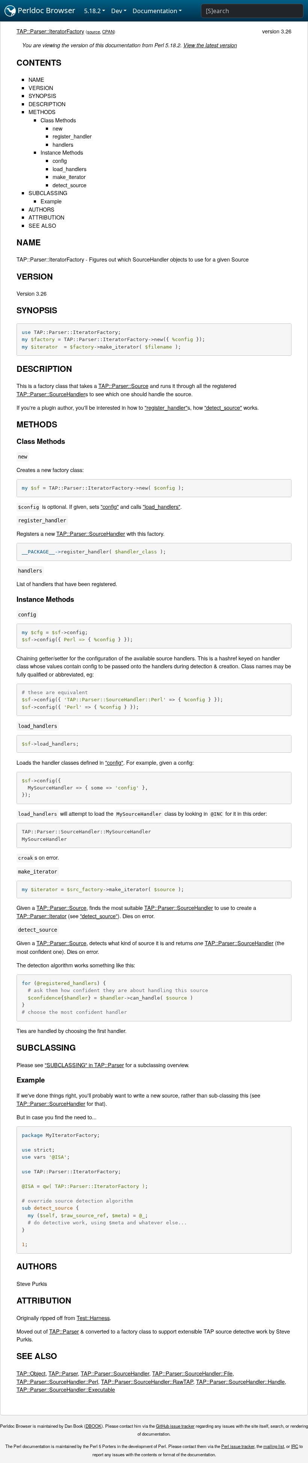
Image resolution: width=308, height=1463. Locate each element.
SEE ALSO (42, 225)
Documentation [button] (155, 11)
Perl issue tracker (237, 1446)
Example (51, 201)
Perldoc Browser (45, 10)
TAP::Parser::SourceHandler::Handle (240, 1381)
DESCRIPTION (47, 104)
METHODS (42, 112)
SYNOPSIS (42, 95)
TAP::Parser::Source (123, 385)
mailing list (273, 1446)
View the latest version (210, 45)
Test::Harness (93, 1318)
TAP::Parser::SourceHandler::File (192, 1373)
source (93, 32)
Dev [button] (116, 11)
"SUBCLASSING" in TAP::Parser (84, 1065)
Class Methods (58, 120)
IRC (294, 1446)
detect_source (69, 185)
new (57, 128)
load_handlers (69, 169)
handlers (63, 144)
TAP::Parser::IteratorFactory (50, 31)
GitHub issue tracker (175, 1426)
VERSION (41, 88)
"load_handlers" (161, 506)
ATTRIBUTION (46, 217)
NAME (36, 79)
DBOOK (93, 1426)
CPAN (108, 32)
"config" (110, 506)
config (60, 160)
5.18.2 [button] (92, 11)
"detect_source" (223, 407)
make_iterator (69, 176)
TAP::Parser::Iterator (41, 916)
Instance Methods (62, 152)
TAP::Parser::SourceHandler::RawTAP (147, 1381)
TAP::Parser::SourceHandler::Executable (66, 1389)
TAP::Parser (64, 1331)
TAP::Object (31, 1373)
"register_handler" (166, 407)
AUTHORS (41, 209)
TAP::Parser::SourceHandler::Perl (57, 1381)
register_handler (72, 136)
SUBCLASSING (48, 193)
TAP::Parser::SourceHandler (51, 394)
